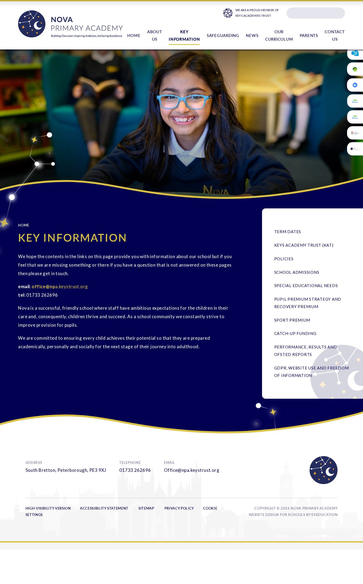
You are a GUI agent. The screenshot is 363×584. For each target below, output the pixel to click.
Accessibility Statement (104, 508)
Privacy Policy (179, 508)
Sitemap (146, 508)
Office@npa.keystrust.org (191, 470)
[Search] (339, 13)
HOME (23, 225)
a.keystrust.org (71, 286)
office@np (43, 286)
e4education (324, 514)
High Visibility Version (48, 508)
